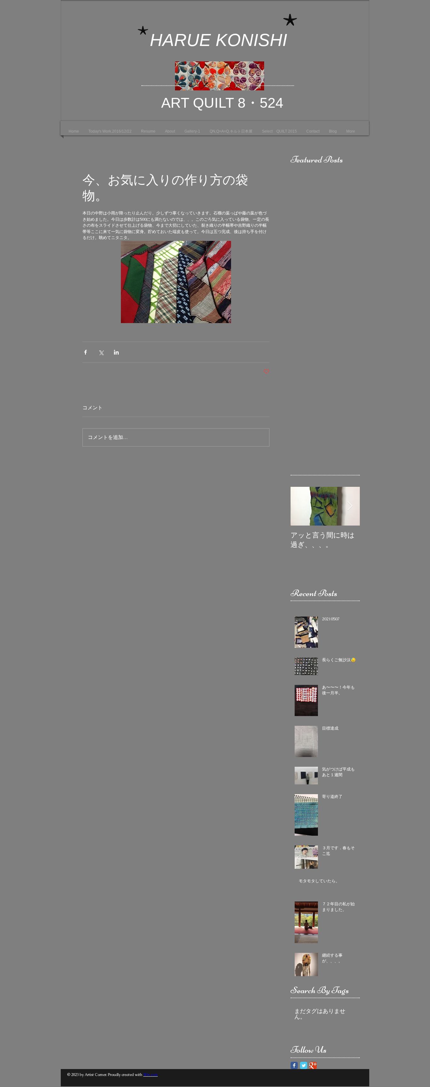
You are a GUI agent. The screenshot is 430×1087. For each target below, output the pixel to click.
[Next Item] (350, 506)
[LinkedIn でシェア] (116, 352)
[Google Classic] (313, 1065)
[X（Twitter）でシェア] (101, 352)
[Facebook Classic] (294, 1065)
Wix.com (150, 1074)
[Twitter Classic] (303, 1065)
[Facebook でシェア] (85, 352)
